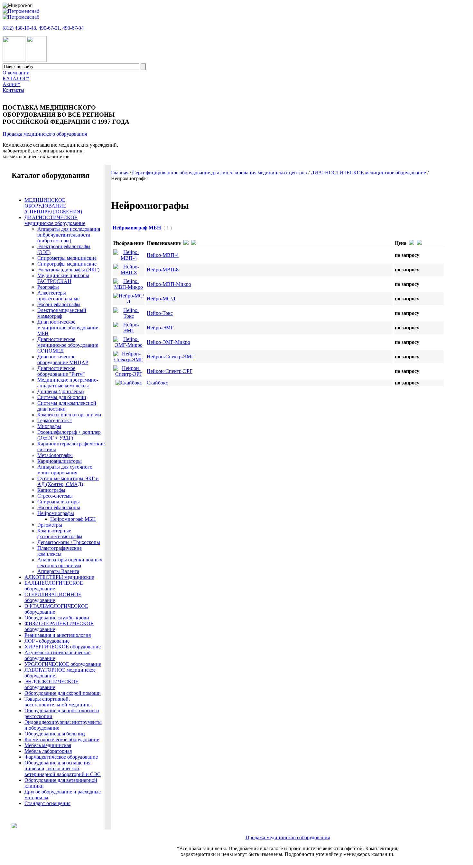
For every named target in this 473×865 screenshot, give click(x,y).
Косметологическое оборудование (61, 739)
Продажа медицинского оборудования (45, 134)
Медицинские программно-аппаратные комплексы (67, 382)
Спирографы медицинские (67, 264)
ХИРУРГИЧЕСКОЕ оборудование (62, 646)
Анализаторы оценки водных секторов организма (69, 562)
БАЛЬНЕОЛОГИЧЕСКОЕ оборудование (53, 585)
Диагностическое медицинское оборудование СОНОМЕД (67, 345)
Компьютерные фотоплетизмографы (59, 533)
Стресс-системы (55, 496)
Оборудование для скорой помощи (62, 693)
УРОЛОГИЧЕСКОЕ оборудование (62, 664)
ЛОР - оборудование (47, 641)
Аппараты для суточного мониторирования (64, 469)
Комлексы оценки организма (69, 414)
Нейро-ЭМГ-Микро (168, 342)
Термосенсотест (54, 420)
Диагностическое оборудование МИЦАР (62, 359)
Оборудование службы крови (56, 617)
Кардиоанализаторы (59, 461)
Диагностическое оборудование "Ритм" (61, 371)
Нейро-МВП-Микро (169, 284)
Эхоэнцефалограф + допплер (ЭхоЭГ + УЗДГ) (69, 435)
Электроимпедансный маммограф (61, 313)
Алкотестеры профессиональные (58, 295)
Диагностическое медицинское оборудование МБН (67, 327)
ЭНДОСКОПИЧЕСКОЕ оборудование (51, 684)
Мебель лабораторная (48, 751)
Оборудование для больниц (54, 733)
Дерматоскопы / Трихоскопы (68, 542)
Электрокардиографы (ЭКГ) (68, 269)
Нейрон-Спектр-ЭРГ (169, 371)
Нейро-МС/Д (161, 298)
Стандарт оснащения (47, 803)
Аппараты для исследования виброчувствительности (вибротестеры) (68, 234)
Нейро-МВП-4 (163, 255)
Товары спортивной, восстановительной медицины (58, 701)
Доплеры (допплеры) (60, 391)
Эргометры (49, 525)
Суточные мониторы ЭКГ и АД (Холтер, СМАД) (68, 481)
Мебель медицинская (47, 745)
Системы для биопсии (61, 397)
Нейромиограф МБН (73, 519)
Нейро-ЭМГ (160, 327)
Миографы (49, 426)
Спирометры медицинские (67, 258)
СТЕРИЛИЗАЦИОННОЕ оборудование (52, 597)
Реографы (48, 287)
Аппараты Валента (58, 571)
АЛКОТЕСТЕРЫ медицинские (59, 577)
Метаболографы (55, 455)
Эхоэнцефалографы (58, 304)
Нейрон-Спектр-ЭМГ (170, 356)
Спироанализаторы (58, 501)
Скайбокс (157, 382)
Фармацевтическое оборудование (61, 757)
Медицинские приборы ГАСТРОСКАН (63, 278)
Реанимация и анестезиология (57, 635)
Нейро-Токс (160, 313)
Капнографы (51, 490)
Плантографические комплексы (59, 551)
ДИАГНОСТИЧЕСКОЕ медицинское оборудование (368, 172)
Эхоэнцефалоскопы (58, 507)
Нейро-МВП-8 (163, 269)
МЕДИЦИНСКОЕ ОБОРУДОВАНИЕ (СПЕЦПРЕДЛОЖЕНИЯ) (53, 205)
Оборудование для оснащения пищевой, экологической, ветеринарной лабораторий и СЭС (62, 768)
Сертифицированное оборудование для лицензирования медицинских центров (219, 172)
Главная (119, 172)
